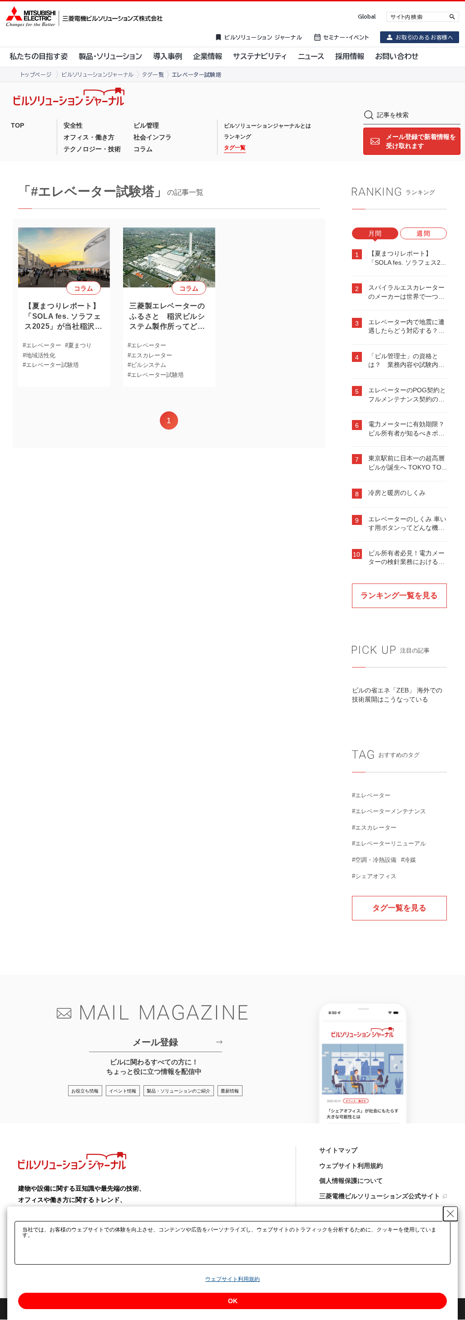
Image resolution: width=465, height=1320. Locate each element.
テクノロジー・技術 (92, 149)
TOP (17, 125)
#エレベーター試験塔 (51, 364)
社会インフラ (153, 137)
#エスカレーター (150, 355)
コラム (143, 149)
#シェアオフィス (374, 876)
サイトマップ (338, 1150)
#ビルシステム (147, 364)
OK (232, 1301)
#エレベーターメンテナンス (389, 811)
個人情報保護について (351, 1180)
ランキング (237, 136)
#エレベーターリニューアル (389, 843)
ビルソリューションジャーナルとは (267, 126)
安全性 (73, 125)
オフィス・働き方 (89, 137)
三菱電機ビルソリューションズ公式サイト (379, 1196)
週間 (423, 233)
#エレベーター (42, 345)
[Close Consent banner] (450, 1213)
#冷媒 (408, 859)
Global (367, 16)
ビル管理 (146, 125)
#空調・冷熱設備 (374, 859)
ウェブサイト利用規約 (351, 1165)
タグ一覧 (235, 147)
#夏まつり (78, 345)
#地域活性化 (39, 355)
